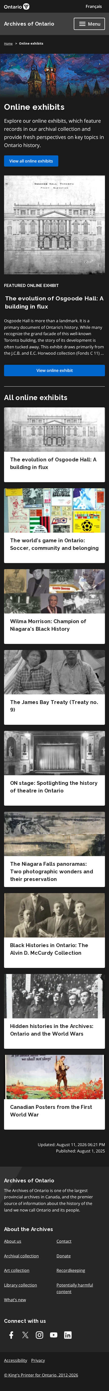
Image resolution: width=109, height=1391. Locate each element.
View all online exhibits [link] (31, 161)
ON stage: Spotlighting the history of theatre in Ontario (54, 787)
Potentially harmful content (75, 1288)
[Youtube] (54, 1335)
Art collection (16, 1270)
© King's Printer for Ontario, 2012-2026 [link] (41, 1375)
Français (94, 6)
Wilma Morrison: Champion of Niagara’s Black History (48, 625)
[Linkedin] (68, 1335)
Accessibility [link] (15, 1360)
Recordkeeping (71, 1270)
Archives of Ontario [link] (29, 24)
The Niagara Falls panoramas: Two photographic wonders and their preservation (51, 871)
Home (8, 43)
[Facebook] (11, 1335)
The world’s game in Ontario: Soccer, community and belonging (54, 544)
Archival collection (21, 1256)
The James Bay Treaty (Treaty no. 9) (54, 706)
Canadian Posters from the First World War (51, 1111)
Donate (64, 1256)
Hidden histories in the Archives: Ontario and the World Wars (52, 1030)
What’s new (15, 1300)
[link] (16, 6)
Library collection (20, 1285)
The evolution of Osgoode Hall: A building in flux (53, 463)
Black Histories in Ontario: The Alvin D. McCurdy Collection (49, 949)
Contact (64, 1241)
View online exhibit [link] (55, 370)
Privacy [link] (38, 1360)
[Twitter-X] (25, 1335)
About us (12, 1241)
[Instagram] (39, 1335)
